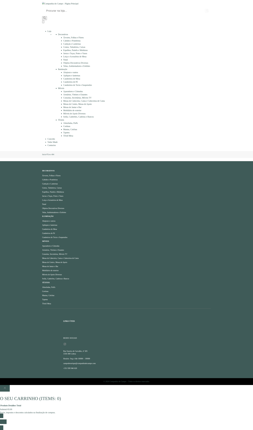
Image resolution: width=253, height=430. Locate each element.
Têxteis (61, 120)
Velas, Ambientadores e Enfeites (76, 66)
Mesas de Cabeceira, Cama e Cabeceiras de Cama (84, 101)
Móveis (61, 88)
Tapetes (66, 132)
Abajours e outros (70, 72)
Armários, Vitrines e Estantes (75, 94)
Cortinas (66, 126)
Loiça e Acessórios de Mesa (74, 56)
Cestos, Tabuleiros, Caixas (74, 47)
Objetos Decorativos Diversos (75, 63)
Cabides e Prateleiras (72, 41)
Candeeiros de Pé (70, 82)
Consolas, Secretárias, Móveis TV (77, 98)
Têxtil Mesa (68, 136)
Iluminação (62, 69)
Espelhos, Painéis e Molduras (75, 50)
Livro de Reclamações (78, 332)
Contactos (51, 145)
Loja (49, 31)
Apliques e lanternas (71, 75)
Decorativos (63, 34)
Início (44, 154)
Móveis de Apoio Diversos (74, 113)
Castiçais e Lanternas (72, 44)
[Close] (5, 388)
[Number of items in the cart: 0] (43, 21)
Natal (65, 60)
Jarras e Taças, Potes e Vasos (75, 53)
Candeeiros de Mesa (71, 79)
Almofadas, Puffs (70, 123)
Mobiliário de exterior (72, 110)
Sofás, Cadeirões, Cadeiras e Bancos (78, 117)
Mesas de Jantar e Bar (72, 107)
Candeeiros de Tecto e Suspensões (77, 85)
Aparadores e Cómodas (73, 91)
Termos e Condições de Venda (81, 329)
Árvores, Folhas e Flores (73, 37)
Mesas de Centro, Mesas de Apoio (77, 104)
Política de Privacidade (78, 326)
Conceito (51, 139)
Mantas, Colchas (70, 129)
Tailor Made (52, 142)
